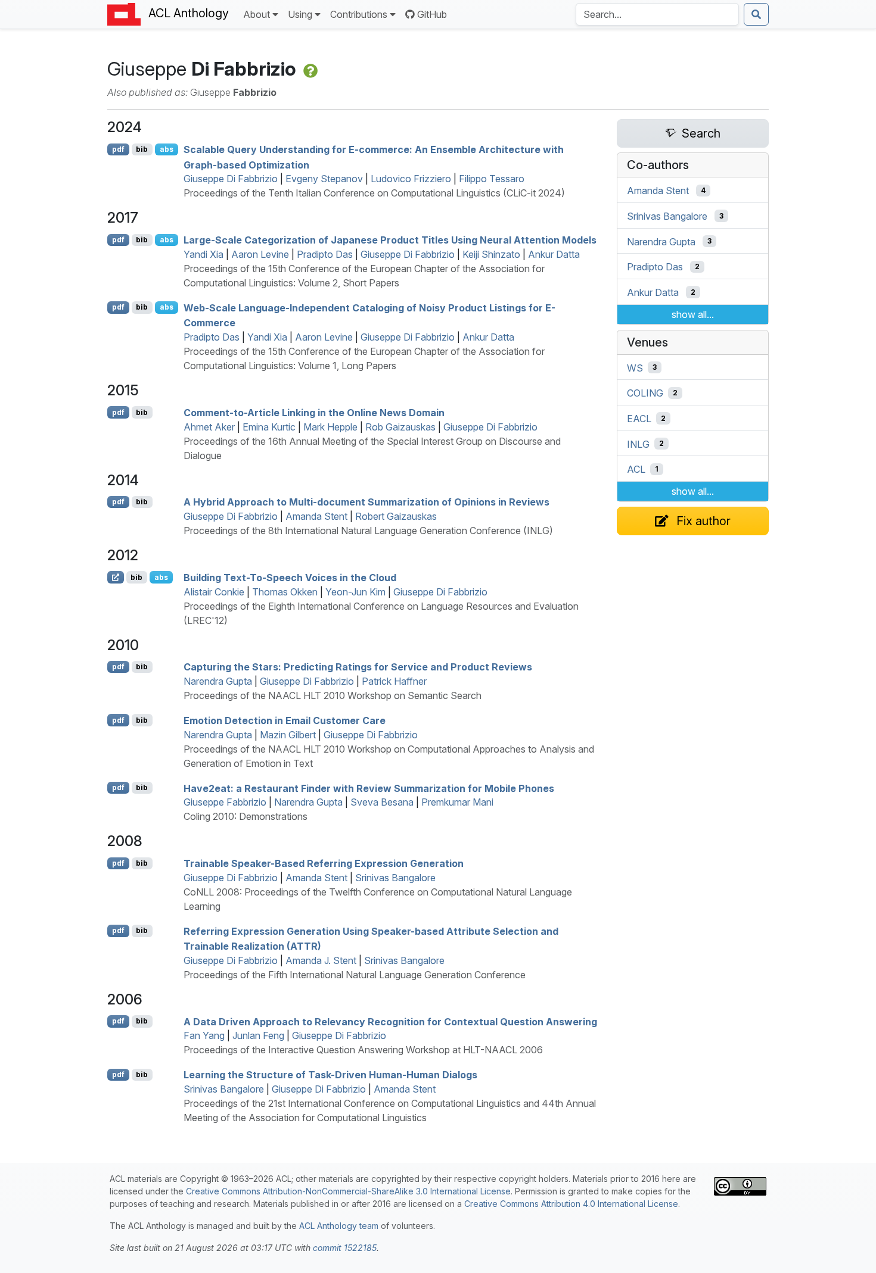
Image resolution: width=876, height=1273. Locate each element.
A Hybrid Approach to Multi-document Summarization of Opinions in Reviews (366, 502)
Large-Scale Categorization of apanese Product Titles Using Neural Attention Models (390, 240)
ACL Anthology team (338, 1226)
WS (635, 367)
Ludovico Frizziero (411, 179)
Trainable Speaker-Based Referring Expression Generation (324, 863)
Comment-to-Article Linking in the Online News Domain (314, 413)
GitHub (432, 14)
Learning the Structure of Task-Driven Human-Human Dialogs (330, 1075)
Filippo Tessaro (491, 179)
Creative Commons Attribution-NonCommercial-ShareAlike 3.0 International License (348, 1191)
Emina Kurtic (269, 427)
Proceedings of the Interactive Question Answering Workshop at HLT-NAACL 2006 (363, 1050)
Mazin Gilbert (288, 735)
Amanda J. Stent (320, 960)
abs (166, 149)
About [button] (256, 14)
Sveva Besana (382, 802)
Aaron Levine (260, 254)
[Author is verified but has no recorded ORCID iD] (309, 68)
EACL (639, 419)
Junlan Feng (258, 1035)
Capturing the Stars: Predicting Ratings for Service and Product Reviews (358, 667)
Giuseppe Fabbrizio (225, 802)
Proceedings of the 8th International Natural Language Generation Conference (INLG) (368, 530)
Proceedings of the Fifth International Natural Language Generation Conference (355, 975)
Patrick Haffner (394, 681)
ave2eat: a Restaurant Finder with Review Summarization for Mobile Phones (369, 788)
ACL (636, 469)
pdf (118, 149)
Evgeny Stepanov (324, 179)
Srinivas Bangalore (395, 878)
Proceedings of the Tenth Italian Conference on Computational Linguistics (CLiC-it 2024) (374, 193)
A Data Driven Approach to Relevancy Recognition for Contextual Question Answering (390, 1021)
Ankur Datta (554, 254)
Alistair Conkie (214, 592)
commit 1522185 (345, 1248)
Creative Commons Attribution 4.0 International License (571, 1204)
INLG (638, 444)
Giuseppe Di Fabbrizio (231, 179)
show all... (693, 314)
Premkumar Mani (457, 802)
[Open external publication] (115, 577)
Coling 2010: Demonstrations (245, 816)
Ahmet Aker (209, 427)
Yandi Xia (203, 254)
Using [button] (300, 14)
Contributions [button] (358, 14)
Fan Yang (204, 1035)
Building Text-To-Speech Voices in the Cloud (290, 578)
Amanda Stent (316, 516)
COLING (645, 393)
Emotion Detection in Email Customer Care (285, 720)
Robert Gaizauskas (396, 516)
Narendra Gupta (218, 681)
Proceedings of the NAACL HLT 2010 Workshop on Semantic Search (333, 695)
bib (142, 149)
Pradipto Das (325, 254)
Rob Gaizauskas (400, 427)
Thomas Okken (285, 592)
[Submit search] (756, 14)
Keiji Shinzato (491, 254)
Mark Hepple (330, 427)
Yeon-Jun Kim (355, 592)
